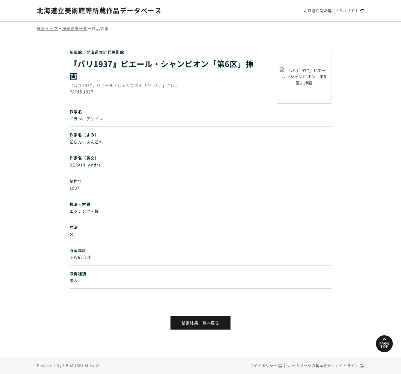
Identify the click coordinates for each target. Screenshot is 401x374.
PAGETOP (384, 345)
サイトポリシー (263, 365)
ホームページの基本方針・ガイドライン (323, 365)
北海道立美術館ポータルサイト (331, 10)
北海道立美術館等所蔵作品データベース (99, 10)
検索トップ (47, 28)
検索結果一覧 (74, 28)
